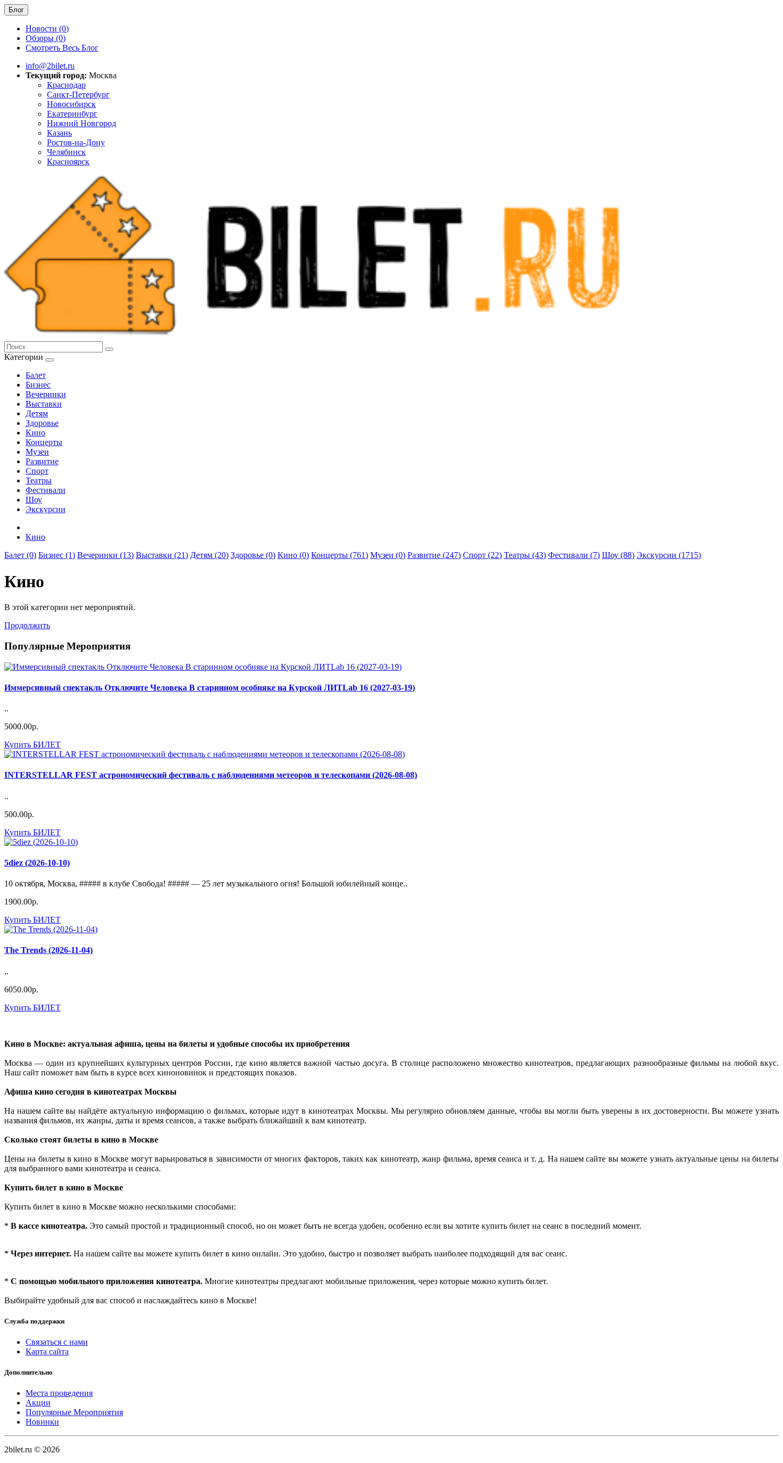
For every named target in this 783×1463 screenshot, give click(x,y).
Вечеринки (46, 394)
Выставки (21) (162, 555)
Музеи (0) (387, 555)
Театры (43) (525, 555)
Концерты (44, 442)
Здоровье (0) (253, 555)
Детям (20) (209, 555)
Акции (38, 1402)
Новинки (42, 1421)
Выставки (44, 403)
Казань (59, 132)
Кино (35, 432)
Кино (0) (293, 555)
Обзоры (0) (46, 38)
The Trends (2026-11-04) (48, 950)
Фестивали (46, 490)
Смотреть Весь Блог (62, 47)
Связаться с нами (57, 1341)
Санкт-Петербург (78, 94)
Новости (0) (47, 28)
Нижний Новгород (81, 123)
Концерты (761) (339, 555)
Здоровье (42, 423)
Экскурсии (46, 509)
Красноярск (68, 161)
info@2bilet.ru (50, 65)
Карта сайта (47, 1351)
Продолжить (27, 625)
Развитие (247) (434, 555)
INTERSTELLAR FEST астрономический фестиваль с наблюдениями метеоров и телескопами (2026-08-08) (210, 774)
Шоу (34, 499)
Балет (36, 375)
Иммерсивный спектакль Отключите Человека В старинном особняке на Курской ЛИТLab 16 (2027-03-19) (209, 687)
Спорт (37, 470)
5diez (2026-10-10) (37, 862)
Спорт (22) (482, 555)
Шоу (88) (618, 555)
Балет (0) (20, 555)
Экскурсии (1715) (669, 555)
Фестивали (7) (574, 555)
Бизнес (38, 384)
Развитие (42, 461)
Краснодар (66, 84)
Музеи (37, 451)
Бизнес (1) (56, 555)
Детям (37, 413)
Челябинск (66, 152)
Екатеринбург (72, 113)
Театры (39, 480)
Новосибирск (71, 104)
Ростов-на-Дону (76, 142)
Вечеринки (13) (105, 555)
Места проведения (59, 1393)
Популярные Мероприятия (74, 1412)
